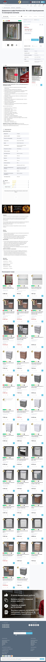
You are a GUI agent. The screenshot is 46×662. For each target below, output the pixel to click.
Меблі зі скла (32, 643)
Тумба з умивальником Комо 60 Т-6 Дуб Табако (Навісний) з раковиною (22, 387)
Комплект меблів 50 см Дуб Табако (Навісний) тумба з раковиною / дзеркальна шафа (37, 312)
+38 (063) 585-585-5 (5, 627)
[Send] (41, 46)
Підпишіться (29, 633)
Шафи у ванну (13, 7)
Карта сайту (3, 643)
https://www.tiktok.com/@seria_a (39, 2)
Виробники (3, 644)
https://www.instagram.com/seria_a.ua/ (34, 2)
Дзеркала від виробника (34, 640)
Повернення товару (5, 642)
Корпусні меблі (33, 641)
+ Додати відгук (7, 186)
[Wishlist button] (40, 25)
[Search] (28, 5)
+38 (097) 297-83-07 (5, 624)
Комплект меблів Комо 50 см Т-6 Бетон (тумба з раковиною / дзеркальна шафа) (22, 338)
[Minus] (25, 39)
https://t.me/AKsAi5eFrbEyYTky (36, 2)
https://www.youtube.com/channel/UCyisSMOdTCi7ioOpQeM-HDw (37, 2)
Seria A (38, 19)
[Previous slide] (5, 45)
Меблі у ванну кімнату (7, 7)
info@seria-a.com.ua (5, 650)
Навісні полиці (33, 644)
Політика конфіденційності (6, 640)
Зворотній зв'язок (4, 641)
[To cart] (41, 85)
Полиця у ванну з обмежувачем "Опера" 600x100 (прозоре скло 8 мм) (22, 288)
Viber (32, 650)
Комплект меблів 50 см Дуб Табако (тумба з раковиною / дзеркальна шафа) (9, 312)
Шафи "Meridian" (18, 7)
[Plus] (29, 39)
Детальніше (19, 659)
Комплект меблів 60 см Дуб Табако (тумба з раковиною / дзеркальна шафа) (23, 312)
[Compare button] (42, 25)
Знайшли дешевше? (27, 24)
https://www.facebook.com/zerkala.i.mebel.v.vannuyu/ (32, 2)
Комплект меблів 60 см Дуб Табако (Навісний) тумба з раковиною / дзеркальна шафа (9, 338)
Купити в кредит (41, 41)
